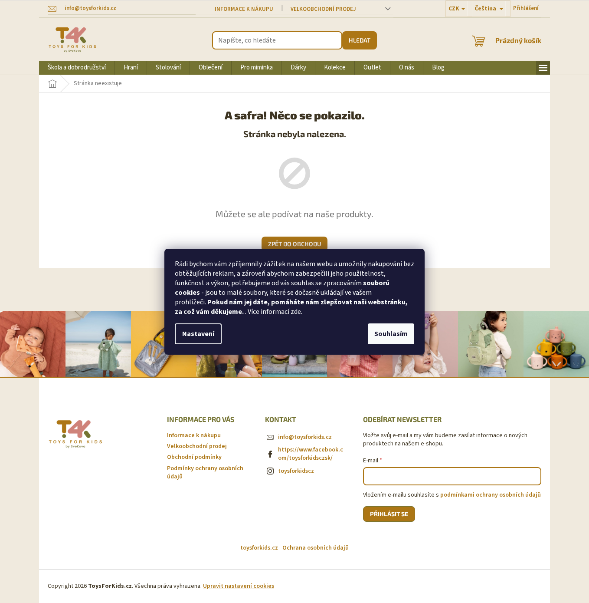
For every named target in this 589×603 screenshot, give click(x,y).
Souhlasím (391, 334)
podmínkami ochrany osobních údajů (490, 495)
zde (296, 311)
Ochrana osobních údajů (315, 548)
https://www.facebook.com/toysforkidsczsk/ (310, 453)
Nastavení (198, 334)
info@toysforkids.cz (305, 437)
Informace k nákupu (244, 9)
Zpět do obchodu (294, 243)
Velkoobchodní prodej (323, 9)
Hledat (359, 40)
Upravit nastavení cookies (238, 586)
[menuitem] (77, 68)
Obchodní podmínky (194, 457)
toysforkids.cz (259, 548)
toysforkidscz (296, 471)
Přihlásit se (389, 513)
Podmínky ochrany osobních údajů (205, 472)
